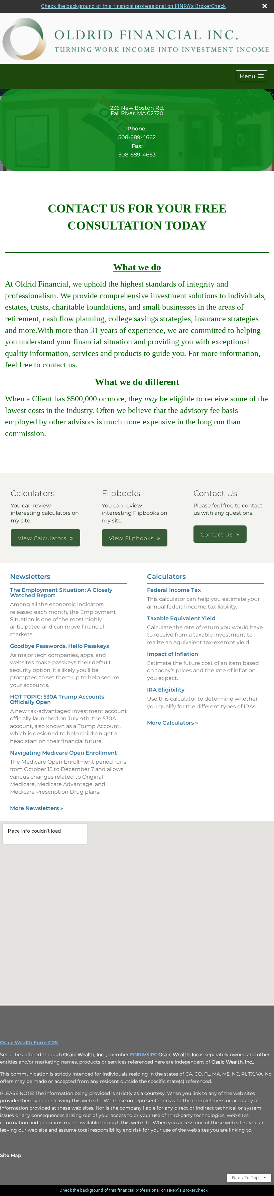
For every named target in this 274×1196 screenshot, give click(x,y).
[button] (251, 76)
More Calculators (172, 723)
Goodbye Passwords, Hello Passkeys (59, 646)
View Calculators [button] (42, 538)
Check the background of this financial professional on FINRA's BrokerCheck (133, 6)
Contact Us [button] (216, 534)
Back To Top (246, 1177)
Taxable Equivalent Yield (181, 618)
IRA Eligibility (165, 690)
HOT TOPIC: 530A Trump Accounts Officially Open (57, 699)
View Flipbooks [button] (131, 538)
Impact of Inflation (172, 654)
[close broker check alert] (264, 6)
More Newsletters (36, 808)
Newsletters (30, 576)
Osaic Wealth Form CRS (29, 1043)
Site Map (10, 1155)
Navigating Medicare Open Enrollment (63, 753)
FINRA (137, 1055)
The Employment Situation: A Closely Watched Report (61, 593)
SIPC (151, 1055)
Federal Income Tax (174, 590)
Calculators (166, 576)
